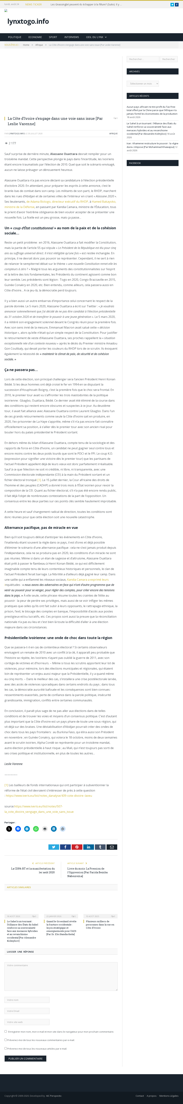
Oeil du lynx (94, 37)
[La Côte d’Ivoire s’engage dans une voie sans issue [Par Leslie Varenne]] (61, 84)
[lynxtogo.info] (26, 20)
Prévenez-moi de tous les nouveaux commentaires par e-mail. (41, 1040)
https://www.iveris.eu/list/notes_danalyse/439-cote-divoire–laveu (49, 796)
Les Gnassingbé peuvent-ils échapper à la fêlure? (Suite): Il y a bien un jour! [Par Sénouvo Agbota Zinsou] (87, 4)
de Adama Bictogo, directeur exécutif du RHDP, (58, 202)
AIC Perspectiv (53, 1095)
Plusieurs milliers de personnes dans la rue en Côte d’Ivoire (100, 924)
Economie (35, 37)
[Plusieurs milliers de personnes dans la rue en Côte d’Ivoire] (100, 906)
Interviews (71, 37)
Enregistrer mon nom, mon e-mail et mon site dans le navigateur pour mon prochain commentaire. (61, 1031)
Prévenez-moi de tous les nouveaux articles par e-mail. (37, 1048)
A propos (152, 1095)
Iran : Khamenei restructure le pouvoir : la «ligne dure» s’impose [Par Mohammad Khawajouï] (152, 145)
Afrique (113, 133)
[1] (39, 480)
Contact (140, 1095)
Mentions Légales (169, 1095)
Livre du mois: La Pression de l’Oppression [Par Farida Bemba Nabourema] (87, 872)
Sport (53, 37)
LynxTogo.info (17, 133)
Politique (14, 37)
